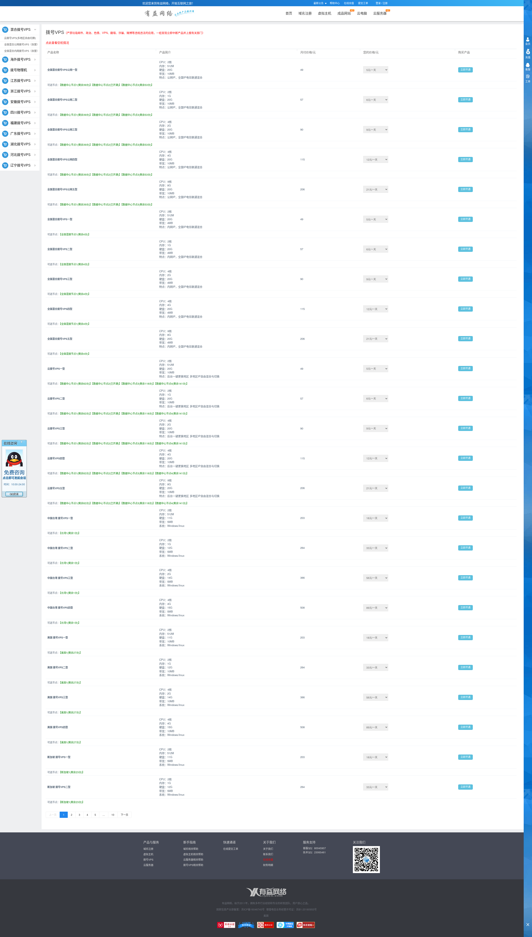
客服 (527, 69)
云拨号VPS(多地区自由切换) (20, 38)
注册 (385, 3)
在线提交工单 (230, 848)
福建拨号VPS (20, 123)
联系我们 (268, 854)
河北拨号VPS (20, 155)
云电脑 (362, 13)
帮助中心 (335, 3)
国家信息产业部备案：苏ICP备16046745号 (240, 909)
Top (528, 917)
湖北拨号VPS (20, 144)
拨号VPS (148, 859)
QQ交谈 (14, 494)
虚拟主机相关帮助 (193, 854)
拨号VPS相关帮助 (193, 865)
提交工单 (363, 3)
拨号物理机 (18, 70)
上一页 (53, 814)
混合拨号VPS (20, 29)
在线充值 (349, 3)
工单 (527, 81)
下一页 (124, 814)
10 (112, 814)
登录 (378, 3)
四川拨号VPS (20, 112)
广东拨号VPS (20, 133)
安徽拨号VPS (20, 102)
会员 (527, 43)
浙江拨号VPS (20, 91)
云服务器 (380, 13)
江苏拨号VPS (20, 80)
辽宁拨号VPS (20, 165)
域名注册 (305, 13)
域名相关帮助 (190, 848)
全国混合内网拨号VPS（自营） (21, 51)
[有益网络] (158, 14)
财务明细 (268, 865)
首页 (289, 13)
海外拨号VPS (20, 59)
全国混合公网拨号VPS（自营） (21, 44)
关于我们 (268, 848)
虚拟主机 (324, 13)
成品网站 (344, 13)
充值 (527, 57)
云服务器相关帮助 (193, 859)
